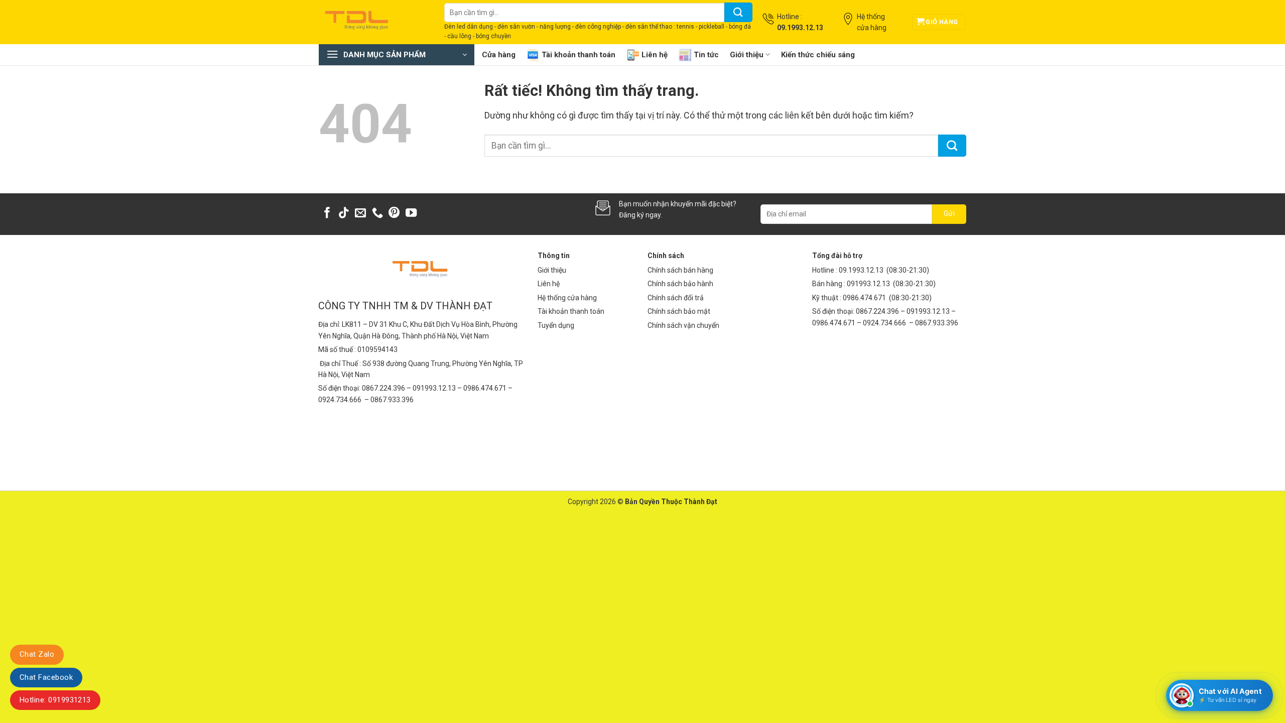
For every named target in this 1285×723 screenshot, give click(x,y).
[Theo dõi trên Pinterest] (394, 213)
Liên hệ (654, 54)
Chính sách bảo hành (680, 284)
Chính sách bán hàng (680, 270)
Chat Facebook (46, 677)
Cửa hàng (499, 54)
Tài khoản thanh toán (578, 54)
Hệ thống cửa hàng (567, 298)
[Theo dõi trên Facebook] (327, 213)
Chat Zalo (37, 654)
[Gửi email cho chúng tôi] (360, 213)
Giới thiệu (746, 54)
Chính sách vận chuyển (683, 325)
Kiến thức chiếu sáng (818, 54)
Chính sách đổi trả (676, 298)
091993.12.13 (868, 284)
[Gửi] (738, 12)
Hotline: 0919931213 (55, 699)
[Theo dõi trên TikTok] (343, 213)
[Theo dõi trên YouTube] (411, 213)
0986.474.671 (865, 298)
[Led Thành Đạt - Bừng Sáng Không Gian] (374, 22)
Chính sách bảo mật (679, 311)
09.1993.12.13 (861, 270)
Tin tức (706, 54)
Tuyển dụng (556, 325)
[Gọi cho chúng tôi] (377, 213)
